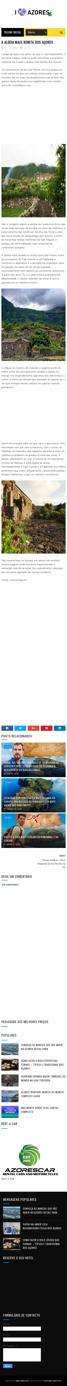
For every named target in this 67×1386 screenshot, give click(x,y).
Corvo (35, 47)
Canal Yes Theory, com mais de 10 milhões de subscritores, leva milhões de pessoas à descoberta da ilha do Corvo (31, 766)
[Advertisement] (33, 115)
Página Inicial (12, 32)
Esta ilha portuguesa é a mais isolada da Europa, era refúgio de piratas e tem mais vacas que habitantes (29, 801)
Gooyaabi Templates (52, 1380)
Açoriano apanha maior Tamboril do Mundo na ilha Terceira (43, 1078)
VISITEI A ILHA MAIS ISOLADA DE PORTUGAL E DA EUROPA (31, 838)
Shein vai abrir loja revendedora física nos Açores (42, 1226)
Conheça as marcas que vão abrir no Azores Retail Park (42, 1047)
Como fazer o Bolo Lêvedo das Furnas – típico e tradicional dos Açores (42, 1064)
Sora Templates (22, 1380)
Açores (27, 47)
